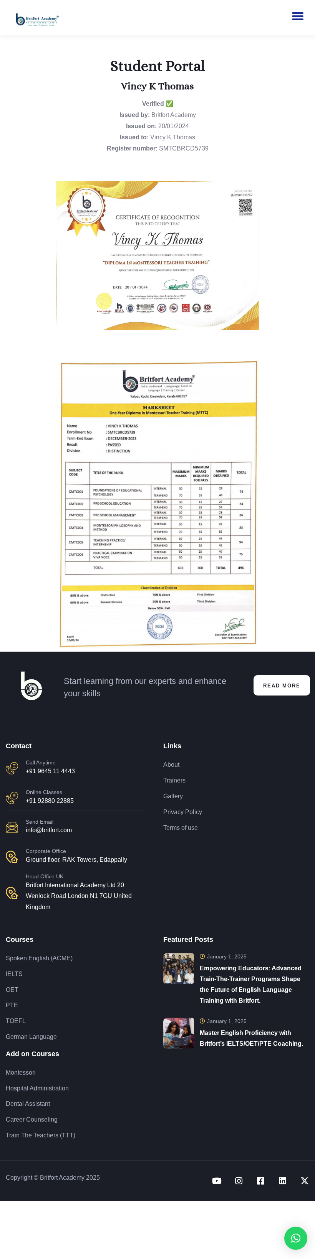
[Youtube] (217, 1181)
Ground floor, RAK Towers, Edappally (76, 859)
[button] (295, 1238)
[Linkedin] (283, 1181)
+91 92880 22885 (50, 801)
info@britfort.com (49, 830)
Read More (281, 686)
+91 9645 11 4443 (50, 771)
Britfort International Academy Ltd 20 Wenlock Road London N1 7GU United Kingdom (79, 896)
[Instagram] (239, 1181)
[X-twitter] (304, 1181)
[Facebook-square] (261, 1181)
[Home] (30, 685)
